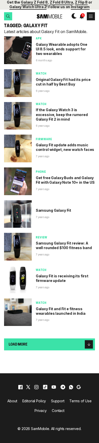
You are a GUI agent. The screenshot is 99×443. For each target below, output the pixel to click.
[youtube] (53, 387)
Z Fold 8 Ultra (61, 2)
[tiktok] (45, 387)
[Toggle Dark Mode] (73, 16)
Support (57, 401)
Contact (58, 410)
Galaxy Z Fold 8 (34, 2)
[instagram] (36, 387)
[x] (28, 387)
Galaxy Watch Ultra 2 (27, 7)
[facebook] (20, 387)
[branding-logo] (49, 16)
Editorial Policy (34, 401)
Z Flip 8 (81, 2)
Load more (18, 345)
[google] (79, 387)
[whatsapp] (71, 387)
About (12, 401)
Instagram (80, 7)
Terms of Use (80, 401)
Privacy (41, 410)
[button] (8, 16)
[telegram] (62, 387)
